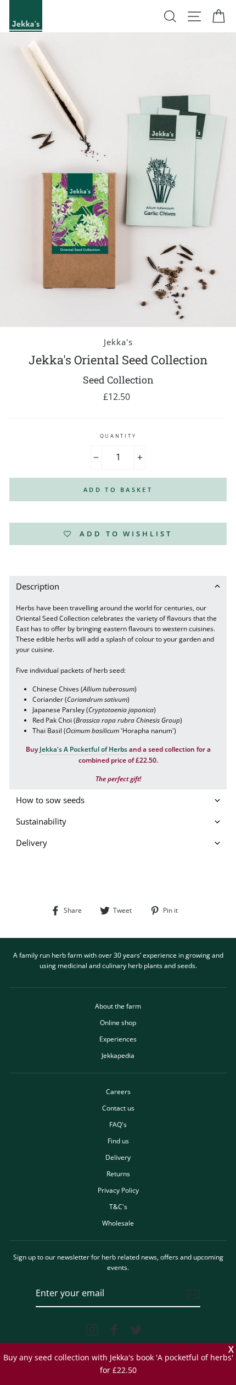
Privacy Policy (118, 1190)
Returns (118, 1173)
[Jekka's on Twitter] (136, 1330)
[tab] (118, 586)
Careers (118, 1091)
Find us (118, 1140)
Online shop (118, 1022)
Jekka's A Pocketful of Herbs (83, 749)
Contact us (118, 1107)
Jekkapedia (118, 1055)
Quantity (118, 435)
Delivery (118, 1157)
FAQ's (118, 1124)
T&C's (118, 1206)
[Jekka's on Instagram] (92, 1330)
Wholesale (118, 1222)
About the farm (118, 1005)
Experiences (118, 1038)
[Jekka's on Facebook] (114, 1330)
